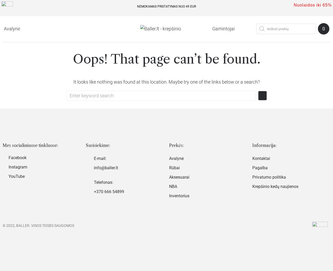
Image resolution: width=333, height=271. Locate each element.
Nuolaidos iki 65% (313, 5)
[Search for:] (161, 96)
